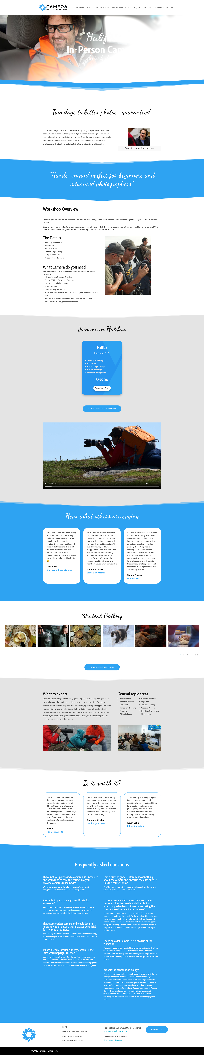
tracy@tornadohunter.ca (115, 1031)
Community (159, 7)
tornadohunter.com (113, 1040)
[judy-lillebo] (20, 646)
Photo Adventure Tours (121, 7)
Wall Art (147, 7)
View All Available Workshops (102, 408)
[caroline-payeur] (53, 646)
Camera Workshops (101, 7)
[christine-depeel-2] (85, 646)
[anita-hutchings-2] (183, 646)
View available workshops (102, 667)
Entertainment (82, 7)
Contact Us (156, 1029)
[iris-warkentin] (150, 646)
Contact (169, 7)
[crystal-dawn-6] (118, 646)
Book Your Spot (102, 388)
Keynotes (138, 7)
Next (196, 655)
